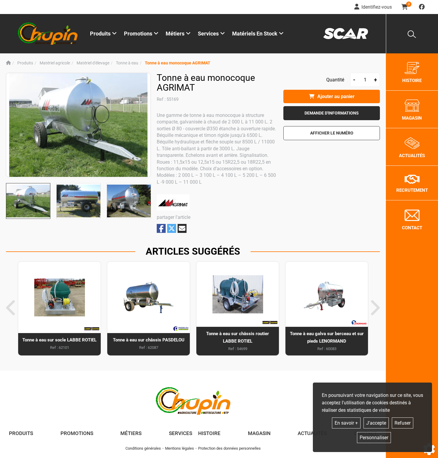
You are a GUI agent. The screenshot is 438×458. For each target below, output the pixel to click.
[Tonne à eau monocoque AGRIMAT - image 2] (78, 201)
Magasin (259, 433)
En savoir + (346, 423)
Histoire (209, 433)
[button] (177, 63)
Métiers (131, 433)
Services (180, 433)
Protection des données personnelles (229, 448)
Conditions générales (143, 448)
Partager (161, 228)
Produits (100, 33)
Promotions (138, 33)
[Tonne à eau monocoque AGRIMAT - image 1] (28, 201)
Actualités (312, 433)
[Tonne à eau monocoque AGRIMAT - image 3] (129, 201)
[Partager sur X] (171, 228)
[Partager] (182, 228)
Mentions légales (179, 448)
